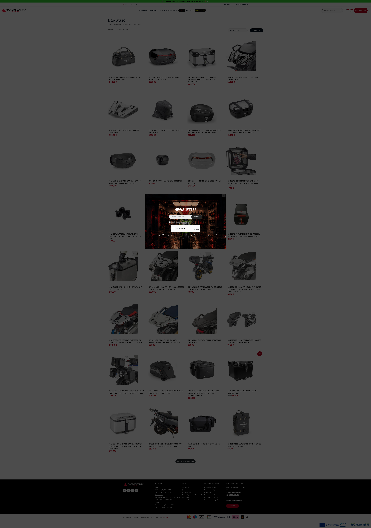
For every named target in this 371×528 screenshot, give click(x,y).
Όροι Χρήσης (186, 222)
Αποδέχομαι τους (180, 222)
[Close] (224, 195)
